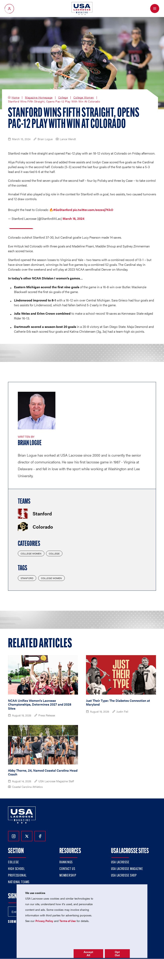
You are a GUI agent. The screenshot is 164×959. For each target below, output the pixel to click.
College (63, 97)
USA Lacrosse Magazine (127, 869)
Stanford (27, 578)
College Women (83, 97)
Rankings (66, 862)
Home (15, 97)
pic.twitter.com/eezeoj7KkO (93, 209)
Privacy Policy (44, 921)
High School (16, 869)
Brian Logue (30, 443)
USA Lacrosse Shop (124, 876)
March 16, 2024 (73, 218)
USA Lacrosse (120, 862)
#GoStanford (62, 209)
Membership (67, 876)
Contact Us (67, 869)
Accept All (88, 953)
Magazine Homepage (39, 97)
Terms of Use (67, 921)
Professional (17, 876)
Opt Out (117, 953)
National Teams (18, 882)
